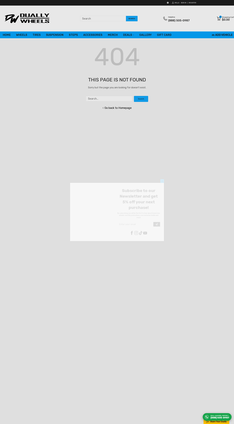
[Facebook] (134, 237)
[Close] (172, 174)
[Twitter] (140, 237)
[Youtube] (151, 237)
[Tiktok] (145, 237)
